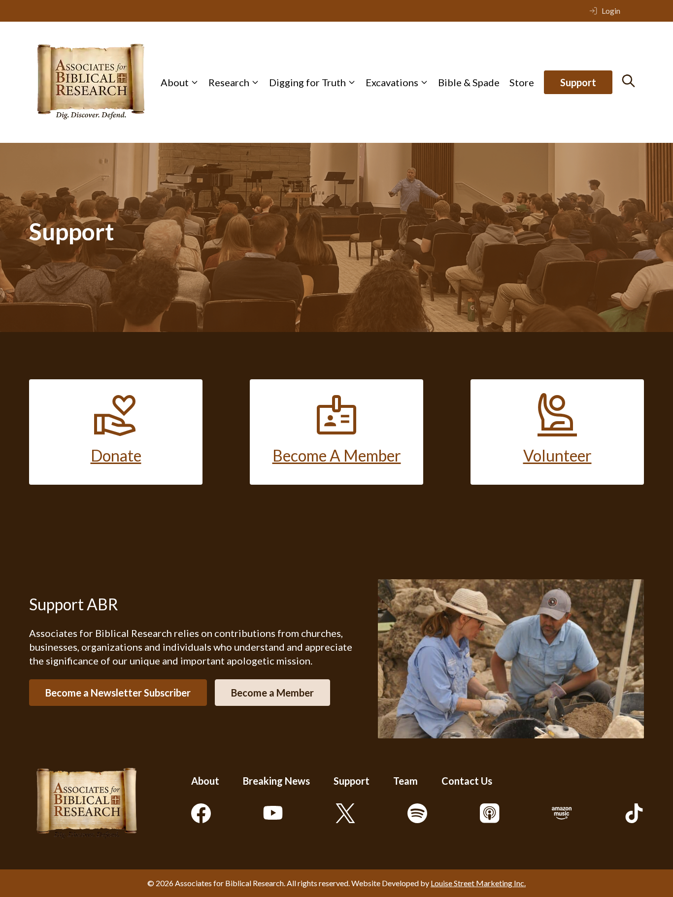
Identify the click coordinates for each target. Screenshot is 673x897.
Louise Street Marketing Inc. (478, 883)
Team (405, 781)
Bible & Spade (469, 82)
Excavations (392, 82)
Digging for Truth (307, 82)
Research (228, 82)
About (175, 82)
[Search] (628, 81)
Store (521, 82)
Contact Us (466, 781)
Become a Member (272, 692)
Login (611, 10)
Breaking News (276, 781)
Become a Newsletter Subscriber (118, 692)
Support (578, 82)
